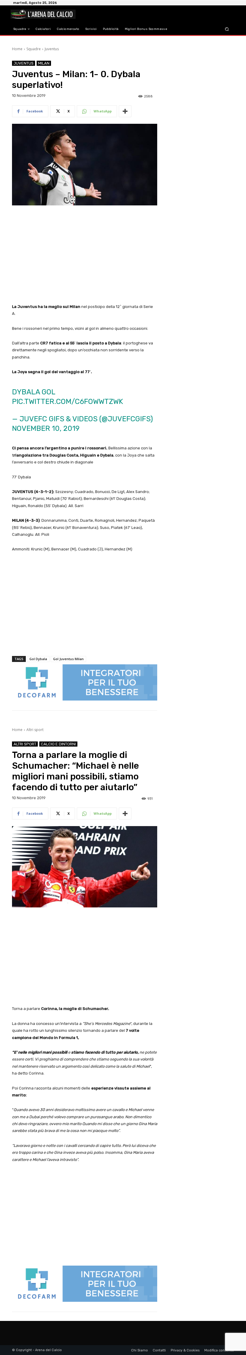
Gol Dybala (38, 659)
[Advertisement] (84, 255)
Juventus (52, 48)
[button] (227, 29)
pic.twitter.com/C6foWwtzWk (67, 401)
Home (17, 48)
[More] (125, 111)
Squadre (33, 48)
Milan (44, 63)
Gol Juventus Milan (68, 659)
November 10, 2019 (46, 428)
